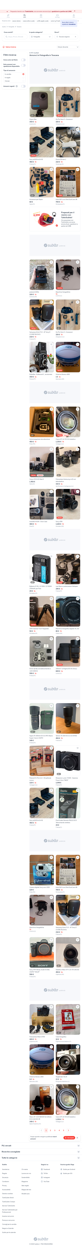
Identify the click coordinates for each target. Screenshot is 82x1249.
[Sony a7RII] (68, 508)
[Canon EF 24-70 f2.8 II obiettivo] (68, 426)
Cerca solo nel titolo (10, 60)
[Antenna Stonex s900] (68, 361)
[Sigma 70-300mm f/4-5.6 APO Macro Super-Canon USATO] (41, 723)
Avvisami (70, 1138)
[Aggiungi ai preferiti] (51, 89)
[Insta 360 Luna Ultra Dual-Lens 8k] (68, 186)
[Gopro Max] (41, 106)
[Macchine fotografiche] (68, 278)
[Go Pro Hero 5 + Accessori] (68, 106)
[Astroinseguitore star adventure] (41, 426)
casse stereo (16, 21)
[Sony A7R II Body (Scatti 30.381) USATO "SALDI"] (41, 957)
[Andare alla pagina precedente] (41, 1130)
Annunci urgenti (9, 86)
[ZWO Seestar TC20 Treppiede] (41, 615)
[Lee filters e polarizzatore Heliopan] (68, 574)
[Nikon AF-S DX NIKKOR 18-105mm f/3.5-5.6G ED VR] (41, 1104)
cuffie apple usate (42, 21)
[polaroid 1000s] (41, 278)
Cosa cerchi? (8, 32)
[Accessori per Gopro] (41, 186)
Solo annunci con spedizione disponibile (11, 65)
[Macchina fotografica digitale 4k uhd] (68, 615)
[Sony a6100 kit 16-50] (41, 146)
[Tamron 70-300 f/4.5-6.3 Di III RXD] (68, 723)
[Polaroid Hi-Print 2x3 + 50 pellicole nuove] (41, 765)
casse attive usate (29, 21)
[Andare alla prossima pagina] (68, 1130)
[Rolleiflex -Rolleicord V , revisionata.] (41, 361)
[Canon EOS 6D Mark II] (41, 467)
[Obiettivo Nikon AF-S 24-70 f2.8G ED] (68, 957)
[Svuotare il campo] (75, 36)
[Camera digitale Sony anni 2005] (41, 874)
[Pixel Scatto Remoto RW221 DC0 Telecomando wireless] (68, 808)
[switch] (23, 60)
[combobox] (17, 36)
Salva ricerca (11, 47)
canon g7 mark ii (56, 21)
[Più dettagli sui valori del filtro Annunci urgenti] (16, 86)
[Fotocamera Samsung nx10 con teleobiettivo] (68, 467)
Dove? (57, 32)
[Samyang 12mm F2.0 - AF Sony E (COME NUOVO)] (41, 319)
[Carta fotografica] (68, 1023)
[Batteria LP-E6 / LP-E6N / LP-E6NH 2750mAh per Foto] (41, 574)
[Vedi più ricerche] (78, 21)
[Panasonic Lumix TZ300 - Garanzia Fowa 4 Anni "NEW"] (68, 765)
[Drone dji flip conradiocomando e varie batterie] (41, 656)
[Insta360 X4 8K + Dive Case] (41, 508)
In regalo (7, 78)
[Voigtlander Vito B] (68, 1063)
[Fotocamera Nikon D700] (41, 1023)
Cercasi (7, 81)
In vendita (8, 74)
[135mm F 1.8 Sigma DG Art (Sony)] (68, 656)
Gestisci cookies (7, 1193)
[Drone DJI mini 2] (68, 146)
